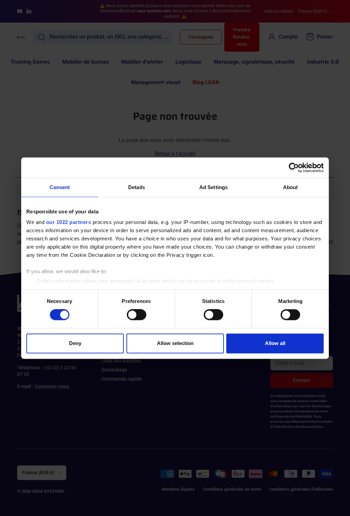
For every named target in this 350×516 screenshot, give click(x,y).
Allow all (275, 343)
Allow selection (175, 343)
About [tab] (290, 187)
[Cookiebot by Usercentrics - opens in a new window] (294, 167)
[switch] (136, 314)
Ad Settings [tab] (213, 187)
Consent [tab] (60, 187)
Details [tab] (136, 187)
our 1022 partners (68, 222)
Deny (75, 343)
